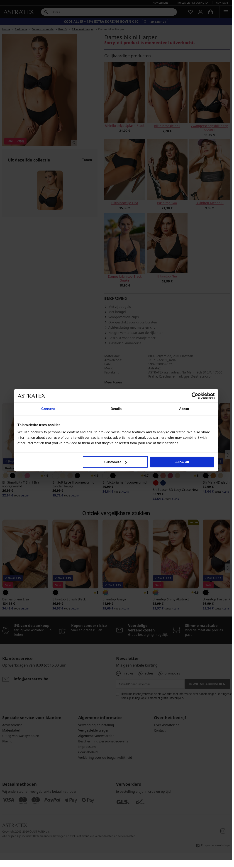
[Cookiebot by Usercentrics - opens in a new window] (195, 395)
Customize (112, 462)
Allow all (182, 462)
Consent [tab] (48, 409)
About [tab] (184, 409)
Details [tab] (116, 409)
